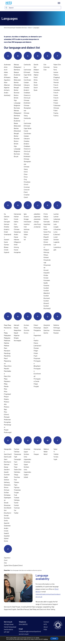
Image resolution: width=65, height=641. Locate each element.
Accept (54, 638)
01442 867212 (23, 624)
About (30, 27)
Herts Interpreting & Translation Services (15, 27)
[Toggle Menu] (59, 3)
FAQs (45, 629)
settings (46, 639)
